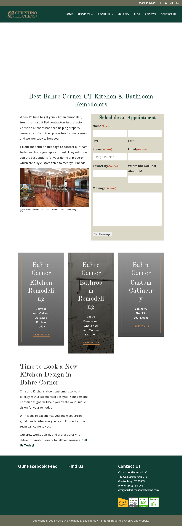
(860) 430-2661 (148, 3)
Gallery (123, 14)
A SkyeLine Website (137, 520)
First (95, 141)
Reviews (150, 14)
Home (69, 14)
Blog (137, 14)
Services (83, 14)
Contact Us (168, 14)
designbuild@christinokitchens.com (138, 490)
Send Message (102, 234)
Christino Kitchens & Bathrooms (76, 520)
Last (131, 141)
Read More (41, 334)
